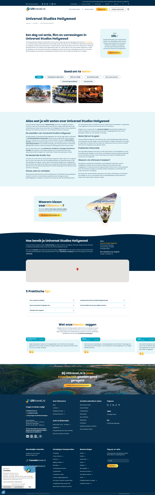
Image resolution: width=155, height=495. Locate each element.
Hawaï (81, 462)
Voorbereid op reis (58, 414)
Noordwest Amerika (85, 474)
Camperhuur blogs (58, 474)
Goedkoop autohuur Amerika (88, 426)
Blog (54, 405)
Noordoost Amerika (85, 471)
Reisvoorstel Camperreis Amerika (62, 486)
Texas (81, 477)
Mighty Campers (57, 462)
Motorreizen (83, 414)
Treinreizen (83, 423)
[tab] (39, 77)
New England (83, 468)
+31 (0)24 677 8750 (32, 413)
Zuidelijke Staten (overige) (87, 480)
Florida (82, 456)
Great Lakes (83, 459)
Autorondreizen (84, 408)
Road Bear (56, 465)
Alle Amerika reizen (85, 405)
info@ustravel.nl (31, 411)
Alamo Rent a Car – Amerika (61, 424)
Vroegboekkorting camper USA (61, 483)
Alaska (82, 453)
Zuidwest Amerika (85, 483)
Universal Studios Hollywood (108, 243)
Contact (55, 408)
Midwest (82, 465)
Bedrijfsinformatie (58, 411)
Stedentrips (83, 420)
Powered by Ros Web (124, 493)
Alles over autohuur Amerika (61, 433)
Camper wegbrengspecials (60, 477)
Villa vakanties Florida (86, 429)
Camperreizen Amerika (59, 468)
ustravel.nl (28, 23)
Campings (56, 453)
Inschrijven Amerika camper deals (62, 480)
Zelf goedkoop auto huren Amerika (63, 430)
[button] (29, 253)
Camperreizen (84, 411)
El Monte (55, 459)
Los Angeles (88, 42)
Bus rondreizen (84, 417)
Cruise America (57, 456)
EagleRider (56, 427)
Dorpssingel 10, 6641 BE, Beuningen (37, 415)
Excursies (35, 23)
